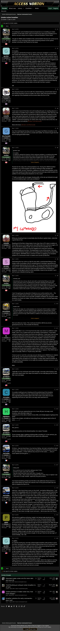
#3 (57, 89)
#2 (57, 48)
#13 (57, 389)
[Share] (55, 29)
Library (20, 8)
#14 (57, 408)
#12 (57, 369)
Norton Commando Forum (20, 581)
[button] (23, 8)
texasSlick (53, 599)
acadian (4, 19)
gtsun (7, 595)
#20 (57, 538)
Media (37, 8)
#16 (57, 445)
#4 (57, 108)
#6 (57, 147)
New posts (3, 11)
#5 (57, 128)
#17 (57, 464)
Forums (4, 8)
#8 (57, 259)
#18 (57, 487)
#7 (57, 235)
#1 (57, 29)
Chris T (7, 601)
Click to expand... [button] (35, 162)
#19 (57, 514)
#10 (57, 303)
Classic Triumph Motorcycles (21, 588)
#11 (57, 328)
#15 (57, 425)
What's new (12, 8)
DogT (54, 592)
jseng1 (7, 581)
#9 (57, 275)
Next (7, 26)
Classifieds (28, 8)
